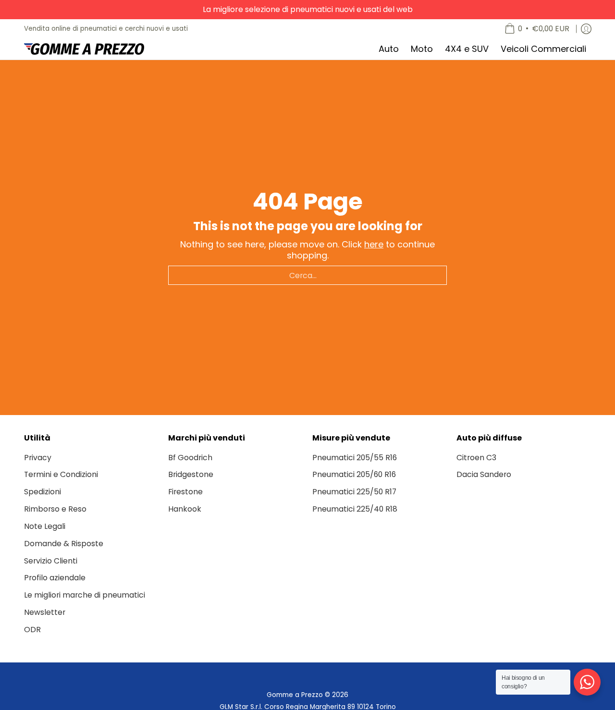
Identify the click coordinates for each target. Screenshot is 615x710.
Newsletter (44, 612)
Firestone (185, 491)
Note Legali (44, 526)
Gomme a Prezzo (295, 694)
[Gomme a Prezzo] (84, 49)
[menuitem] (537, 28)
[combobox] (307, 275)
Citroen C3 (476, 457)
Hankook (184, 508)
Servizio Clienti (50, 560)
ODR (32, 629)
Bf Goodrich (190, 457)
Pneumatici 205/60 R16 (354, 474)
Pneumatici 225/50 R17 (354, 491)
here (373, 244)
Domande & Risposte (63, 543)
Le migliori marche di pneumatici (84, 594)
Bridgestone (190, 474)
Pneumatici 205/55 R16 (354, 457)
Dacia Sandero (483, 474)
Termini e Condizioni (61, 474)
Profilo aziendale (55, 577)
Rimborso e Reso (55, 508)
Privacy (37, 457)
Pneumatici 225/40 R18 (354, 508)
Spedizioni (42, 491)
